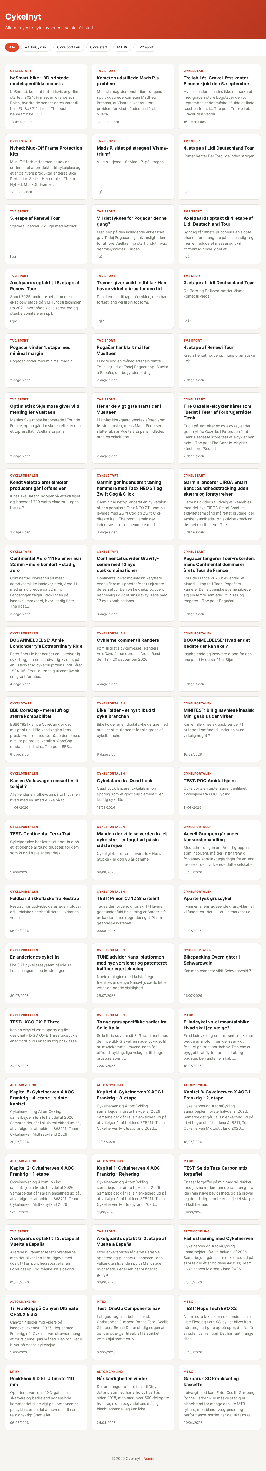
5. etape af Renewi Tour (35, 218)
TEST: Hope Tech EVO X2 (210, 1308)
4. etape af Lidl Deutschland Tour (219, 148)
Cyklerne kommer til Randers (128, 640)
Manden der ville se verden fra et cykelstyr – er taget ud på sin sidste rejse (132, 839)
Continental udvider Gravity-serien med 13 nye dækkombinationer (128, 564)
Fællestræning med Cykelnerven (218, 1238)
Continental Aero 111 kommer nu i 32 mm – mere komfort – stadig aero (45, 564)
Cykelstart (98, 47)
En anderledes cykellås (34, 957)
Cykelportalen (68, 47)
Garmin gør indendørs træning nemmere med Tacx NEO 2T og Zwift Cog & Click (129, 488)
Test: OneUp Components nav (128, 1308)
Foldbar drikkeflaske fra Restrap (44, 898)
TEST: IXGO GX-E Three (35, 1021)
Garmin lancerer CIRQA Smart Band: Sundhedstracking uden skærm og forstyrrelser (216, 488)
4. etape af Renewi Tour (209, 347)
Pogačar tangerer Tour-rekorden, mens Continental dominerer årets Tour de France (219, 564)
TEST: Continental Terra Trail (41, 833)
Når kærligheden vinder (122, 1378)
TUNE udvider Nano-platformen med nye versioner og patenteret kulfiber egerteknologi (132, 962)
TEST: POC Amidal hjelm (210, 780)
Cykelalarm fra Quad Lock (124, 780)
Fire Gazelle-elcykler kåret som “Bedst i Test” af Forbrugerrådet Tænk (218, 412)
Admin (149, 1458)
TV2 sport (145, 47)
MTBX (122, 47)
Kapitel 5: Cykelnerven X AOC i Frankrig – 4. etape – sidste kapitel (43, 1097)
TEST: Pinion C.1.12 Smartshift (128, 898)
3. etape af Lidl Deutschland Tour (219, 282)
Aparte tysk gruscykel (207, 898)
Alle (12, 47)
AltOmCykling (36, 47)
